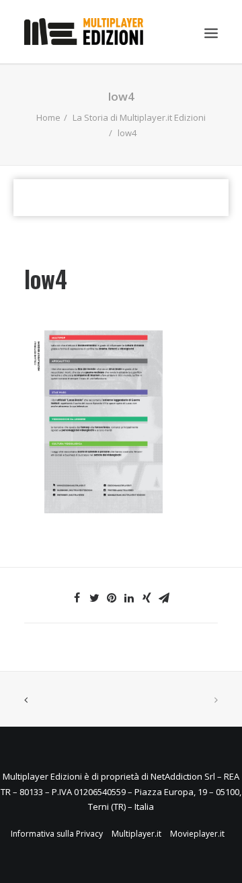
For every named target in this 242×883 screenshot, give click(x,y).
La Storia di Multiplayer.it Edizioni (139, 117)
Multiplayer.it (136, 833)
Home (48, 117)
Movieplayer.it (197, 833)
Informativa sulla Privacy (57, 833)
